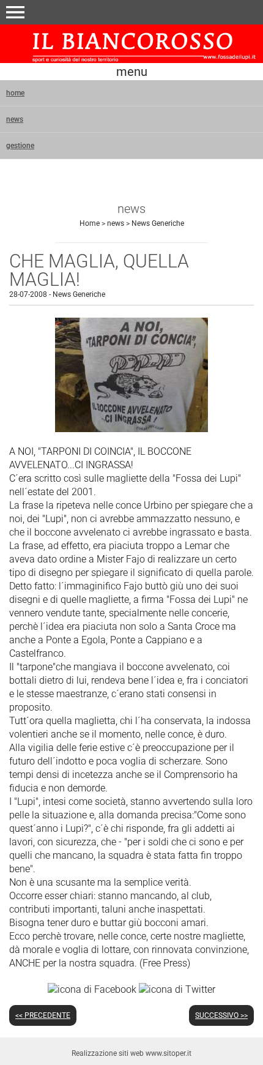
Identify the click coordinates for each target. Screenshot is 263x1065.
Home (90, 223)
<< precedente (42, 1015)
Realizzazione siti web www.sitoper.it (131, 1053)
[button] (15, 12)
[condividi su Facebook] (92, 989)
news (14, 119)
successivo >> (221, 1015)
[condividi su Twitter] (177, 989)
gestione (20, 145)
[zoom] (131, 429)
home (15, 93)
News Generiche (158, 223)
